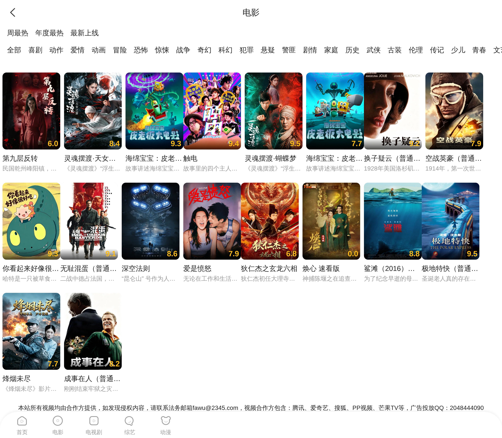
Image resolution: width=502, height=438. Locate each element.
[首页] (22, 418)
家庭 (331, 50)
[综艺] (129, 418)
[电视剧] (93, 418)
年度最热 (49, 33)
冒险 (120, 50)
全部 (14, 50)
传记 (437, 50)
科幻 (225, 50)
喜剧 (35, 50)
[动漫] (165, 418)
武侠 (374, 50)
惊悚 (162, 50)
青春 (479, 50)
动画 (99, 50)
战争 (183, 50)
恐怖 (141, 50)
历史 (352, 50)
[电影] (58, 418)
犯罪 (247, 50)
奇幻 (204, 50)
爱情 (77, 50)
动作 (56, 50)
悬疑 (268, 50)
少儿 (458, 50)
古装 (395, 50)
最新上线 (84, 33)
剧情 (310, 50)
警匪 (289, 50)
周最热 (17, 33)
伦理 (416, 50)
